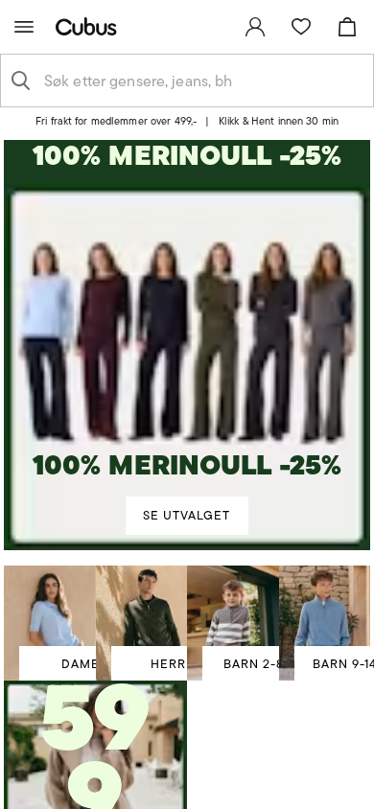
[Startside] (90, 26)
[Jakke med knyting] (95, 758)
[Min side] (255, 26)
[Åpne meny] (24, 26)
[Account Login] (179, 127)
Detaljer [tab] (187, 168)
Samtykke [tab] (72, 168)
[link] (255, 26)
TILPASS (177, 569)
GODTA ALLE (187, 512)
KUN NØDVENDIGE (187, 625)
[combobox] (202, 80)
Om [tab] (302, 168)
